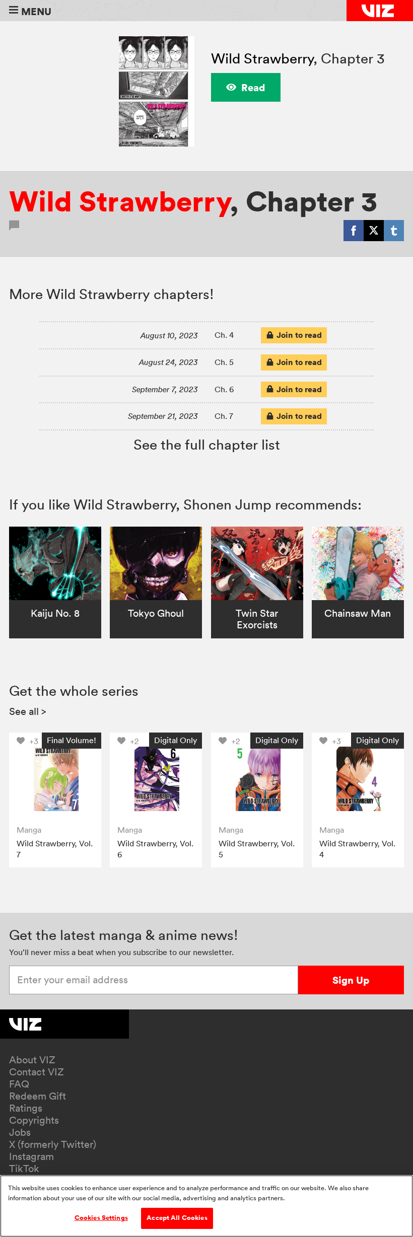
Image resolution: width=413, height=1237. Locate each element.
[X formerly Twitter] (374, 230)
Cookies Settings (101, 1217)
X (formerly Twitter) (52, 1144)
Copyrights (34, 1120)
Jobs (20, 1132)
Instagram (31, 1156)
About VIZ (32, 1060)
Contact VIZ (36, 1072)
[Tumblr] (394, 230)
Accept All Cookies (177, 1217)
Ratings (25, 1108)
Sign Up (350, 980)
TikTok (24, 1168)
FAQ (19, 1084)
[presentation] (55, 779)
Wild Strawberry (262, 58)
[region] (206, 1206)
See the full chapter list (206, 444)
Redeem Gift (37, 1096)
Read (253, 87)
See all (27, 711)
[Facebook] (353, 230)
